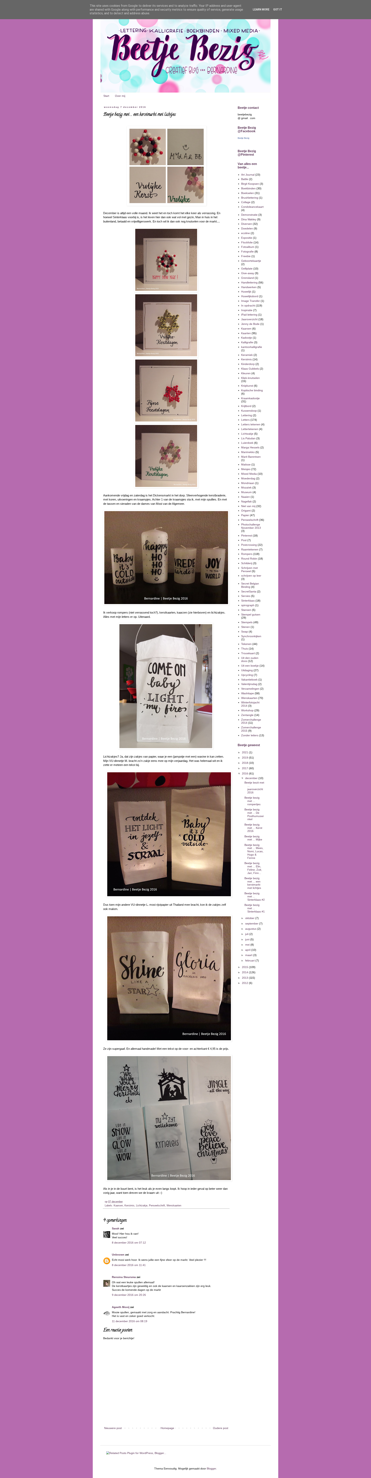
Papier (245, 515)
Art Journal (247, 174)
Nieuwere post (113, 1428)
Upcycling (247, 674)
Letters (245, 419)
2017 (245, 768)
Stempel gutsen (250, 614)
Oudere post (220, 1428)
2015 (245, 967)
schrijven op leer (251, 575)
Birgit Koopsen (250, 183)
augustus (251, 928)
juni (247, 939)
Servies (245, 595)
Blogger (211, 1468)
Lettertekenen (249, 429)
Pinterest (246, 535)
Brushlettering (249, 197)
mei (247, 944)
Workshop (247, 710)
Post (244, 540)
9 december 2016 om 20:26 (129, 1294)
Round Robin (249, 558)
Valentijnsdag (249, 684)
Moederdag (248, 478)
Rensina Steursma (124, 1277)
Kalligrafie (247, 342)
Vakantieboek (249, 679)
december (251, 778)
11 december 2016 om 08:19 (129, 1321)
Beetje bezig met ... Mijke (253, 838)
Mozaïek (246, 487)
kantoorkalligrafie (251, 346)
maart (249, 955)
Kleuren (246, 373)
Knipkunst (247, 385)
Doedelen (247, 228)
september (252, 923)
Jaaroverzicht (249, 319)
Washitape (247, 693)
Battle (244, 179)
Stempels (247, 622)
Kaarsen (118, 1205)
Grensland (247, 277)
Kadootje (246, 337)
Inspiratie (246, 310)
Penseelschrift (157, 1205)
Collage (245, 202)
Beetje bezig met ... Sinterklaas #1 (254, 908)
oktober (250, 918)
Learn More (261, 9)
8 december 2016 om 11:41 (129, 1265)
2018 (245, 762)
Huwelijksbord (249, 296)
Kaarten (246, 333)
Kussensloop (249, 410)
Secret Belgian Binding (250, 585)
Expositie (246, 237)
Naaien (245, 496)
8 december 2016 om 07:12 (129, 1242)
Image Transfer (250, 300)
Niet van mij (248, 506)
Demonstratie (249, 214)
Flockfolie (247, 242)
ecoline (245, 233)
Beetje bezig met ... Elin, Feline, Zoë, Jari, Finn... (253, 868)
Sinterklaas (248, 600)
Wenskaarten (174, 1205)
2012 (245, 982)
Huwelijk (246, 291)
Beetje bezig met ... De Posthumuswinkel (254, 814)
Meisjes (245, 469)
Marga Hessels (250, 447)
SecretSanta (248, 591)
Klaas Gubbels (250, 368)
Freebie (246, 256)
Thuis (244, 648)
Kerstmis (129, 1205)
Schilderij (246, 563)
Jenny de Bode (250, 323)
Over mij (120, 95)
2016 (245, 773)
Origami (246, 510)
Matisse (246, 464)
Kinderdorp (248, 364)
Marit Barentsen (251, 456)
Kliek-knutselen (250, 377)
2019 (245, 757)
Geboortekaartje (251, 260)
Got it (277, 9)
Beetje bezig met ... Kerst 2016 (253, 828)
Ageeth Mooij (120, 1307)
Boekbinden (248, 188)
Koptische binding (252, 390)
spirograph (247, 605)
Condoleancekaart (252, 206)
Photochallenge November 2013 (251, 526)
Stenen (245, 626)
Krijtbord (246, 406)
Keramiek (247, 354)
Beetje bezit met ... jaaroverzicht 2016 (254, 787)
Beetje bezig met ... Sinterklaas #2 (254, 896)
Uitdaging (247, 670)
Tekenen (246, 643)
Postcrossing (249, 544)
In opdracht (248, 305)
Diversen (246, 223)
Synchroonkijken (251, 636)
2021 (245, 752)
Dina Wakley (248, 219)
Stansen (246, 609)
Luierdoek (247, 442)
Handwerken (249, 287)
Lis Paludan (248, 438)
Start (106, 95)
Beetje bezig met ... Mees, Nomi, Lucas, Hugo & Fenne (253, 851)
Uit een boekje (250, 665)
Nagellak (246, 501)
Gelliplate (247, 268)
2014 (245, 972)
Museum (246, 492)
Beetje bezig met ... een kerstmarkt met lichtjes (252, 883)
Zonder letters (249, 735)
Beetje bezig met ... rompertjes (252, 801)
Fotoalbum (247, 246)
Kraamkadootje (250, 398)
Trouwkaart (248, 653)
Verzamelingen (250, 688)
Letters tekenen (250, 424)
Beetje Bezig (243, 138)
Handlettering (249, 282)
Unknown (118, 1254)
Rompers (246, 553)
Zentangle (247, 715)
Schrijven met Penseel (249, 569)
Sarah (115, 1228)
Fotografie (247, 251)
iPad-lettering (249, 314)
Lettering (246, 415)
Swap (244, 631)
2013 (245, 977)
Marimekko (248, 452)
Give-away (247, 273)
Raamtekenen (249, 549)
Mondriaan (247, 483)
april (248, 949)
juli (247, 934)
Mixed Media (249, 473)
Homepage (167, 1428)
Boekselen (247, 193)
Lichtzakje (141, 1205)
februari (250, 960)
